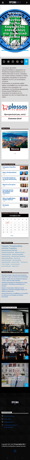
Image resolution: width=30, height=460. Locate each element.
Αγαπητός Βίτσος (6, 256)
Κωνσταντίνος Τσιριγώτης (18, 256)
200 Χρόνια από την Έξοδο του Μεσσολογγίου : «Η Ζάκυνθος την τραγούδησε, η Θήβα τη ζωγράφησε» (15, 320)
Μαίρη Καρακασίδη (6, 262)
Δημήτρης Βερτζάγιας (7, 258)
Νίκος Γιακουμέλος (16, 260)
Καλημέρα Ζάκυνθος (9, 167)
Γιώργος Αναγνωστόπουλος (9, 330)
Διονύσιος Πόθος (15, 262)
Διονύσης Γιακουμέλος (17, 254)
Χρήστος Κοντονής (20, 252)
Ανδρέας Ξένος (15, 266)
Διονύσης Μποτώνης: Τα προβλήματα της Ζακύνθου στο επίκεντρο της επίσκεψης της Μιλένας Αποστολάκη (15, 295)
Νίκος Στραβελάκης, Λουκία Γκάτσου (9, 199)
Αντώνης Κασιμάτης (15, 264)
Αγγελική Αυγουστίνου (8, 252)
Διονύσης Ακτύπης (6, 254)
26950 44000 (7, 419)
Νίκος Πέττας (17, 258)
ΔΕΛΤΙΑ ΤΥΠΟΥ (6, 311)
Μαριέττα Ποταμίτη (9, 184)
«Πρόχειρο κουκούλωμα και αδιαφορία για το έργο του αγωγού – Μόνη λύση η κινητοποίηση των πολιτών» (14, 284)
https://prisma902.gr (9, 416)
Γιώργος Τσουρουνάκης (12, 246)
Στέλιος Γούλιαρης (6, 264)
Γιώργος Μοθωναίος (6, 266)
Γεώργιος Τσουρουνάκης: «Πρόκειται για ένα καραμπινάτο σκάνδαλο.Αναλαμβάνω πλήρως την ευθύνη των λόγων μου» (14, 289)
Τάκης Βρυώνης (24, 262)
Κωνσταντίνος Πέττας (9, 250)
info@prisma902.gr (9, 422)
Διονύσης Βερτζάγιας (6, 260)
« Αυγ (11, 235)
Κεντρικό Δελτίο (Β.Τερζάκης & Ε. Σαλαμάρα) (8, 191)
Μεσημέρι (6, 205)
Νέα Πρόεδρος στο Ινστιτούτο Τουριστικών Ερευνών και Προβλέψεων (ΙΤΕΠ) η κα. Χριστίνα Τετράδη (15, 347)
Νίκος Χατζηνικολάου (9, 172)
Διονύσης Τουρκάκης (9, 248)
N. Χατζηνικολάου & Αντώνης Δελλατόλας (10, 178)
